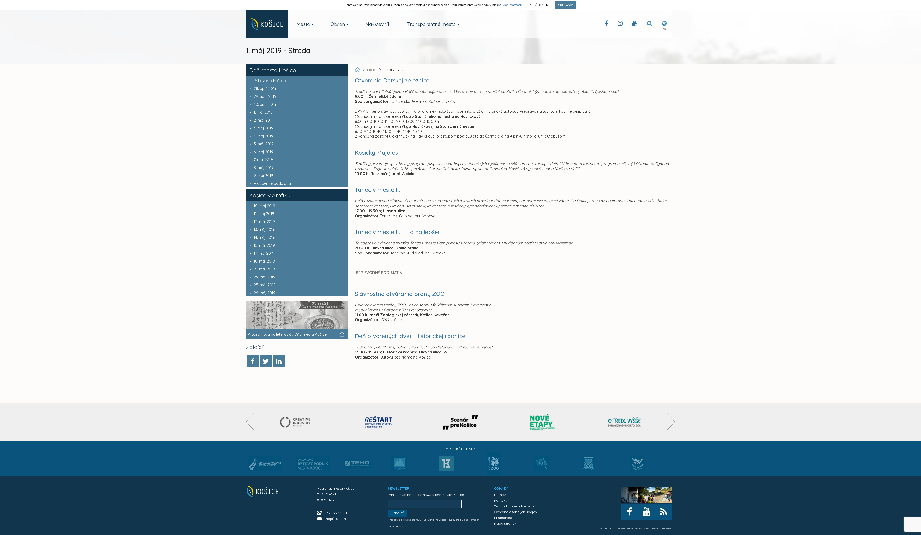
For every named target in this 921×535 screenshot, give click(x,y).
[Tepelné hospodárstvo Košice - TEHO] (357, 459)
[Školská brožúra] (624, 422)
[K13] (446, 465)
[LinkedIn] (279, 361)
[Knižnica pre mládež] (637, 466)
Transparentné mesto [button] (432, 24)
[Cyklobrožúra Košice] (542, 422)
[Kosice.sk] (267, 24)
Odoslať (397, 513)
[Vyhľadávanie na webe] (649, 24)
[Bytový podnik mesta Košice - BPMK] (313, 465)
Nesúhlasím (539, 5)
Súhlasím (565, 5)
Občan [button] (338, 24)
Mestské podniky (461, 449)
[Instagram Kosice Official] (620, 24)
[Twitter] (266, 361)
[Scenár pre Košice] (460, 422)
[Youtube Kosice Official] (646, 512)
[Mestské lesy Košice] (399, 465)
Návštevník (378, 24)
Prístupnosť (503, 518)
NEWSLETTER (398, 488)
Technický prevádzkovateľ (514, 506)
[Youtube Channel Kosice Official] (634, 24)
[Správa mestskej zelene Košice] (541, 465)
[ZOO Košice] (494, 473)
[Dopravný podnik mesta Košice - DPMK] (265, 465)
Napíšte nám (335, 519)
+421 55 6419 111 (337, 513)
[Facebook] (253, 361)
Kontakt (500, 500)
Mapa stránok (505, 523)
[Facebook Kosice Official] (606, 24)
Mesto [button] (303, 24)
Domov (500, 495)
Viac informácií (512, 5)
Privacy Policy (455, 519)
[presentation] (250, 422)
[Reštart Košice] (378, 422)
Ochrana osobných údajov (515, 512)
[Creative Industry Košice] (296, 422)
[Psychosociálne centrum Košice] (588, 466)
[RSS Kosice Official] (663, 512)
